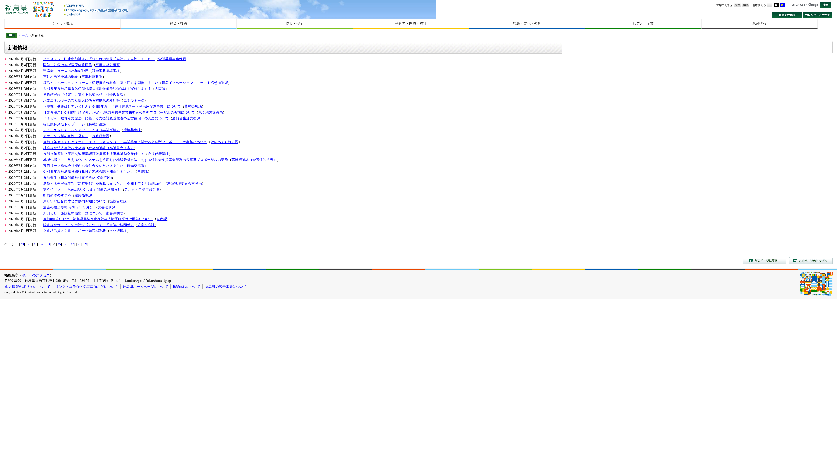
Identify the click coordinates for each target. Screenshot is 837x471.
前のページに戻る (764, 260)
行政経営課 (100, 136)
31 (35, 244)
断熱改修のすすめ (57, 195)
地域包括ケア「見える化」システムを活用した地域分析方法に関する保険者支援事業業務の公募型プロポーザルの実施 (135, 160)
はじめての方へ (96, 6)
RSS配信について (186, 286)
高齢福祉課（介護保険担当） (254, 160)
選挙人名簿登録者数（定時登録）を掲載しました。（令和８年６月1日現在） (103, 183)
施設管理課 (118, 201)
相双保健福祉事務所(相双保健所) (86, 177)
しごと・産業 (643, 23)
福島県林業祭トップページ (64, 124)
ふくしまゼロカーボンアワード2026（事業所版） (81, 130)
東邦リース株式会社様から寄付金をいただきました (83, 165)
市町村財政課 (92, 76)
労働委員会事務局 (172, 59)
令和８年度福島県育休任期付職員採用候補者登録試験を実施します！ (97, 88)
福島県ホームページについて (145, 286)
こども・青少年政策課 (141, 189)
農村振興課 (193, 106)
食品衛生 (50, 177)
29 (22, 244)
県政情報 (759, 23)
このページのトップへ (811, 260)
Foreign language (96, 10)
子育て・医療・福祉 (411, 23)
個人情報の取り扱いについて (27, 286)
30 (28, 244)
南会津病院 (114, 213)
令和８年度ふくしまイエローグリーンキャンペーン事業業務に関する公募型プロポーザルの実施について (125, 142)
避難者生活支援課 (186, 118)
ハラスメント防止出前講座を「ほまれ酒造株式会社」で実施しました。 (99, 59)
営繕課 (142, 171)
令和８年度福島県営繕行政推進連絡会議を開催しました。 (88, 171)
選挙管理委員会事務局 (184, 183)
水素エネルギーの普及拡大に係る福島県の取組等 (81, 100)
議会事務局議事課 (106, 71)
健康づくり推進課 (224, 142)
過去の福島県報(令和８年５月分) (68, 207)
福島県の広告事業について (226, 286)
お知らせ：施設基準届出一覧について (72, 213)
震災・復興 (178, 23)
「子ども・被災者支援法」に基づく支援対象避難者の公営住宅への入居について (106, 118)
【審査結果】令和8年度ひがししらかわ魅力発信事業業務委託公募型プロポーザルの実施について (119, 112)
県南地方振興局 (210, 112)
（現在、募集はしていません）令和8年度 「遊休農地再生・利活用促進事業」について (112, 106)
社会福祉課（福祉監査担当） (111, 148)
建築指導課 (83, 195)
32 (41, 244)
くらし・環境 (62, 23)
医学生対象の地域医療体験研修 (67, 65)
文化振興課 (118, 231)
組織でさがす (787, 15)
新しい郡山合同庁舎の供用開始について (74, 201)
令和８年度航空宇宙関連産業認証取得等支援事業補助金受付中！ (93, 154)
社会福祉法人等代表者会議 (64, 148)
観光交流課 (135, 165)
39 (85, 244)
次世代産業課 (158, 154)
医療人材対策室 (107, 65)
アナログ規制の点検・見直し (65, 136)
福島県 (16, 9)
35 (59, 244)
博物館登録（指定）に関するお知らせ (72, 94)
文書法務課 (106, 207)
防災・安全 (294, 23)
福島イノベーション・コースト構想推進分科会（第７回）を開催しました (100, 83)
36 (65, 244)
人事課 (160, 88)
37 (72, 244)
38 (78, 244)
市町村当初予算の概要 (60, 76)
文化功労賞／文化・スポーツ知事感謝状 (74, 231)
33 (48, 244)
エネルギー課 (133, 100)
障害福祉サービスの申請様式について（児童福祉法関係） (88, 225)
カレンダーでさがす (818, 15)
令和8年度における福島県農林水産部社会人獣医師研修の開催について (98, 219)
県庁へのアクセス (36, 275)
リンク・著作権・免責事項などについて (86, 286)
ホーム (23, 35)
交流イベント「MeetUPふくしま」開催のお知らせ (82, 189)
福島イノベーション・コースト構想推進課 (195, 83)
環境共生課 (132, 130)
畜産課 (162, 219)
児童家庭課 (146, 225)
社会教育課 (114, 94)
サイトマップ (96, 14)
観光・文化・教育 (527, 23)
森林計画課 (97, 124)
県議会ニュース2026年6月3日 (65, 71)
